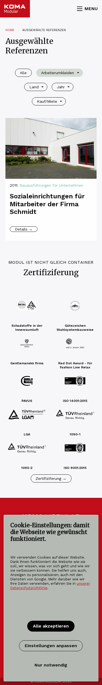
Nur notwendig (51, 665)
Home (9, 30)
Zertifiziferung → (51, 478)
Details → (24, 229)
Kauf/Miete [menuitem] (47, 101)
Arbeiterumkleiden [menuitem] (57, 73)
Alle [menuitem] (23, 73)
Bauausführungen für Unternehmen (51, 185)
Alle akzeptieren (51, 626)
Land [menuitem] (34, 87)
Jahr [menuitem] (61, 87)
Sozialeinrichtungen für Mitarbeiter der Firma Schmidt (47, 204)
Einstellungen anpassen (51, 645)
